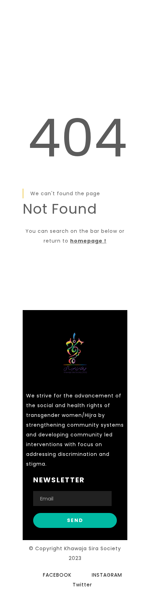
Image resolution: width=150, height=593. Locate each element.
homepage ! (88, 240)
